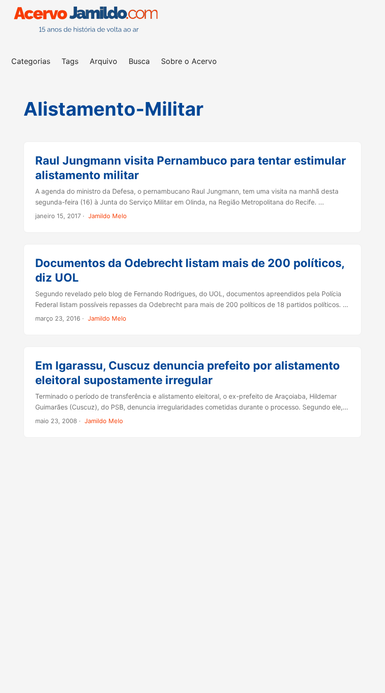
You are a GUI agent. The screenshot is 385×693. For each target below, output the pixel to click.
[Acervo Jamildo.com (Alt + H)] (88, 23)
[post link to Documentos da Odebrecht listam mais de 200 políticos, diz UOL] (192, 289)
